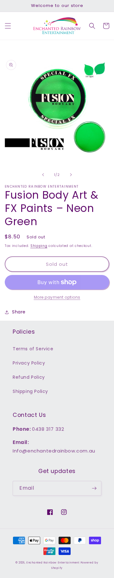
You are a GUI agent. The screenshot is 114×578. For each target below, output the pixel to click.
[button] (8, 26)
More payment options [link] (57, 297)
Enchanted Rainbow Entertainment (53, 562)
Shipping (39, 245)
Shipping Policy (30, 391)
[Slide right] (71, 175)
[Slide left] (43, 175)
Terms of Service (33, 349)
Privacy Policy (29, 363)
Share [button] (19, 312)
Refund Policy (29, 377)
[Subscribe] (94, 488)
